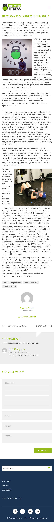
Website (8, 436)
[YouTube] (37, 511)
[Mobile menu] (49, 7)
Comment (10, 383)
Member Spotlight (9, 286)
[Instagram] (22, 511)
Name (8, 415)
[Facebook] (15, 511)
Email (8, 426)
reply (23, 350)
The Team (6, 481)
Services (5, 486)
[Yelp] (30, 511)
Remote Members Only (11, 498)
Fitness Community (31, 283)
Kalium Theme (30, 518)
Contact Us (6, 490)
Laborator (43, 518)
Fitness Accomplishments (12, 283)
